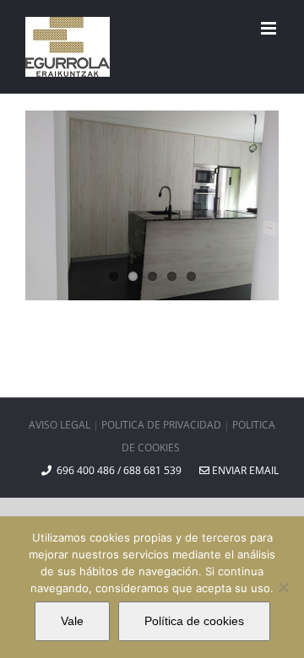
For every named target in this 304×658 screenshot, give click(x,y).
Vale (72, 621)
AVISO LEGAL (59, 425)
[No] (282, 587)
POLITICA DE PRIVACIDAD (161, 425)
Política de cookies (194, 621)
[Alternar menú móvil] (270, 28)
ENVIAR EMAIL (244, 470)
